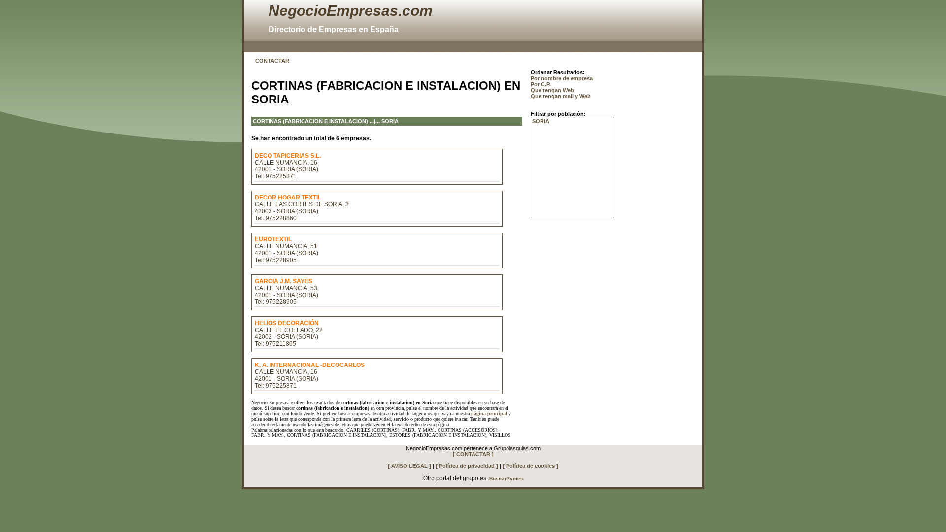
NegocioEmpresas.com (351, 10)
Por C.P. (541, 84)
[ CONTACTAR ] (473, 454)
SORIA (540, 121)
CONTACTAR (272, 61)
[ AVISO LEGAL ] (409, 466)
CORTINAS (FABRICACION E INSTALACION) (310, 121)
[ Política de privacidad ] (467, 466)
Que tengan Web (552, 90)
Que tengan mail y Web (561, 96)
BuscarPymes (506, 478)
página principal (489, 413)
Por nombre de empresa (562, 78)
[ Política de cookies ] (530, 466)
